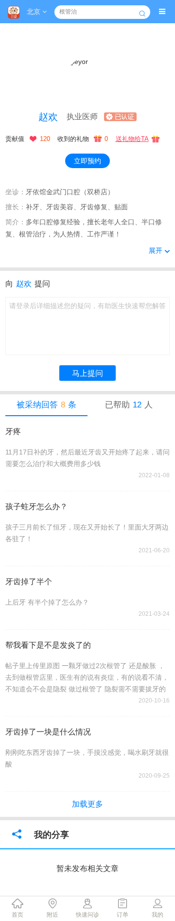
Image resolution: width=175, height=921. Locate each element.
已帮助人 (129, 404)
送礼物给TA (132, 138)
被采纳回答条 (46, 404)
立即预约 (87, 161)
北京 (34, 12)
